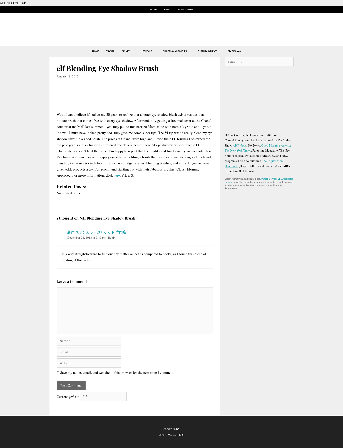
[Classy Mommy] (171, 28)
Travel (110, 51)
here (117, 175)
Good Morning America (276, 145)
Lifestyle (146, 51)
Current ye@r (68, 396)
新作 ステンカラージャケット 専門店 (96, 232)
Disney (126, 51)
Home (95, 51)
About (153, 9)
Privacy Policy (171, 428)
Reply (112, 237)
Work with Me (185, 9)
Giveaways (234, 51)
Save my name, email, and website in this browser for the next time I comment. (117, 372)
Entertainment (207, 51)
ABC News (239, 145)
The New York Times (238, 150)
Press (167, 9)
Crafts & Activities (175, 51)
